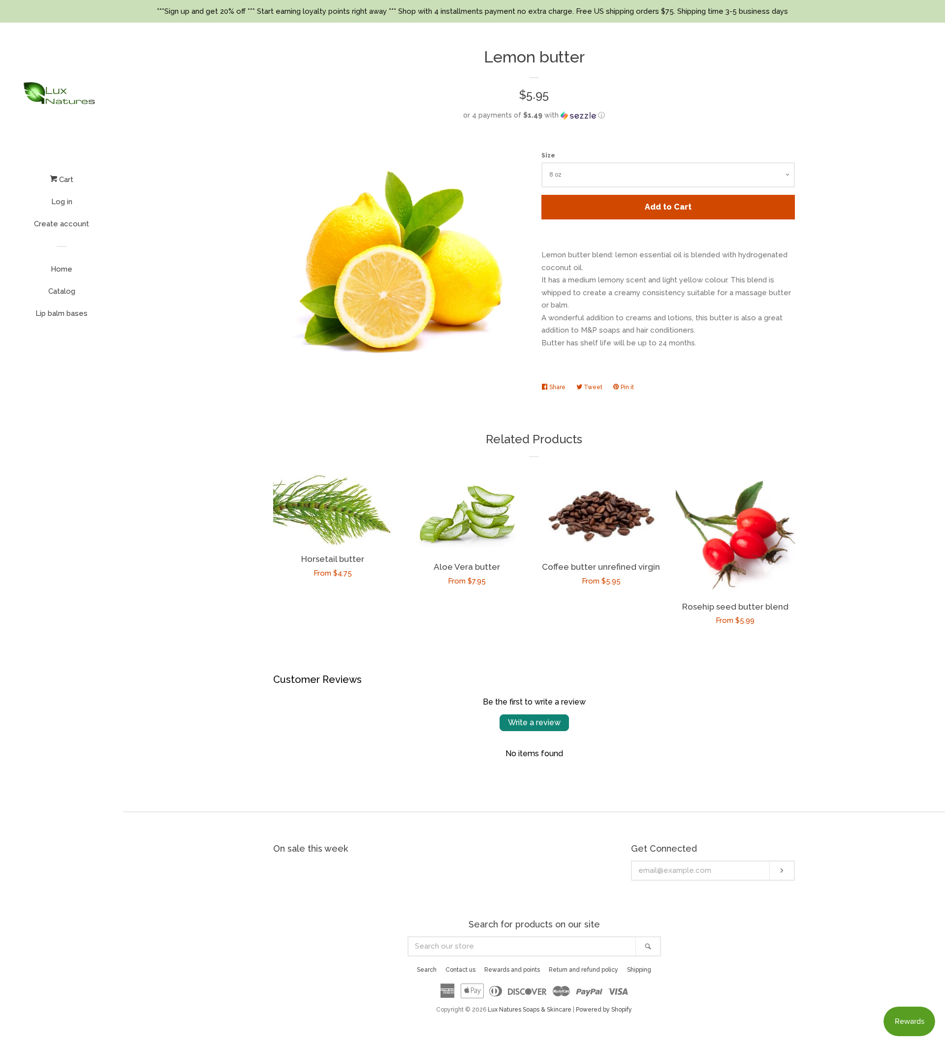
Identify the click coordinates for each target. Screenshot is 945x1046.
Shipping (639, 969)
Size (548, 155)
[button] (534, 115)
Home (61, 269)
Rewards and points (512, 969)
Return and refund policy (583, 969)
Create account (61, 223)
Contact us (460, 969)
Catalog (61, 291)
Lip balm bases (61, 313)
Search (427, 969)
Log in (61, 201)
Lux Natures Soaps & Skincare (529, 1009)
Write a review (534, 722)
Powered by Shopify (604, 1009)
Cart (65, 179)
